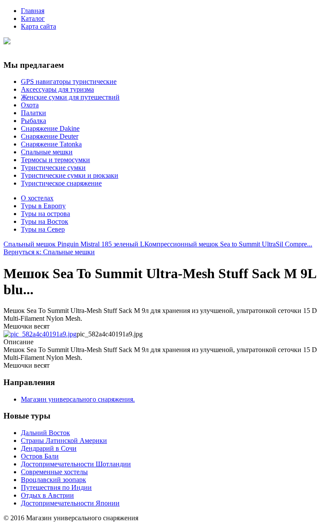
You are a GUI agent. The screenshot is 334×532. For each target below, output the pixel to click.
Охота (30, 105)
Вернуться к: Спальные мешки (49, 252)
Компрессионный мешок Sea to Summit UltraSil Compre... (228, 244)
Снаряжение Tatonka (51, 144)
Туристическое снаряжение (61, 183)
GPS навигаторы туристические (69, 81)
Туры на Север (43, 229)
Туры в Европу (43, 205)
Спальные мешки (47, 152)
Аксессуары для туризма (57, 89)
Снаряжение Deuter (49, 136)
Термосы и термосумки (55, 159)
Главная (32, 10)
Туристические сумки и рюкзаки (69, 175)
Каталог (33, 18)
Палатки (33, 112)
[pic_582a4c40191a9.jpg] (40, 334)
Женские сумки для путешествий (70, 97)
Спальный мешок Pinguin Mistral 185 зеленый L (73, 244)
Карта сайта (38, 26)
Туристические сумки (53, 167)
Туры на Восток (44, 221)
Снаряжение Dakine (50, 128)
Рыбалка (33, 120)
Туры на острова (45, 213)
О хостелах (37, 198)
